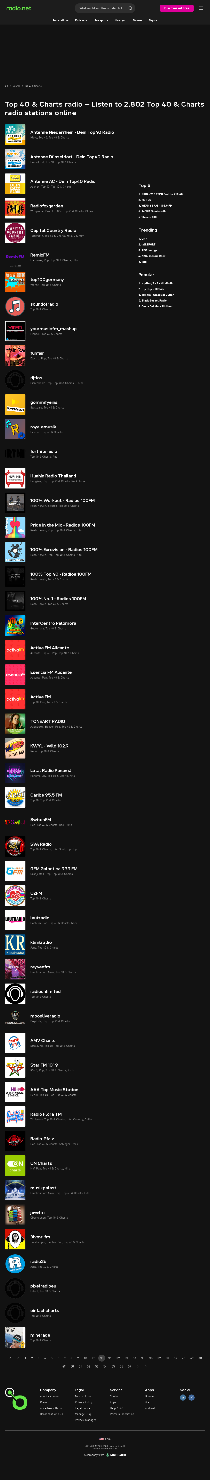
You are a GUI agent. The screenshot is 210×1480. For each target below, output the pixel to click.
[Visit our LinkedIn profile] (183, 1398)
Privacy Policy (83, 1402)
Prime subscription (122, 1414)
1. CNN (142, 238)
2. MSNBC (144, 200)
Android (150, 1408)
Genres (137, 20)
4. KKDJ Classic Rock (151, 256)
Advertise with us (51, 1408)
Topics (153, 20)
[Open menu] (201, 8)
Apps (113, 1402)
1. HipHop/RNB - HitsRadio (155, 283)
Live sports (101, 20)
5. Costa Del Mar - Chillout (155, 306)
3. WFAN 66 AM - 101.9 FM (155, 205)
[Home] (6, 86)
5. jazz (142, 261)
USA (107, 1439)
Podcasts (81, 20)
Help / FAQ (116, 1408)
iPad (148, 1402)
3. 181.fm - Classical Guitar (156, 295)
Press (43, 1402)
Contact (115, 1396)
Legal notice (82, 1408)
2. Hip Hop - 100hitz (151, 289)
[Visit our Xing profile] (191, 1398)
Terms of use (83, 1396)
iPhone (149, 1396)
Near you (120, 20)
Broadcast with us (51, 1414)
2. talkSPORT (146, 244)
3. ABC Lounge (148, 250)
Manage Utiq (83, 1414)
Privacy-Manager (85, 1420)
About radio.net (49, 1396)
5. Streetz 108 (147, 217)
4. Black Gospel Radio (152, 300)
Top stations (60, 20)
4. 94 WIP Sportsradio (152, 211)
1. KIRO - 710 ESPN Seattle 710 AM (160, 194)
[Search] (130, 8)
